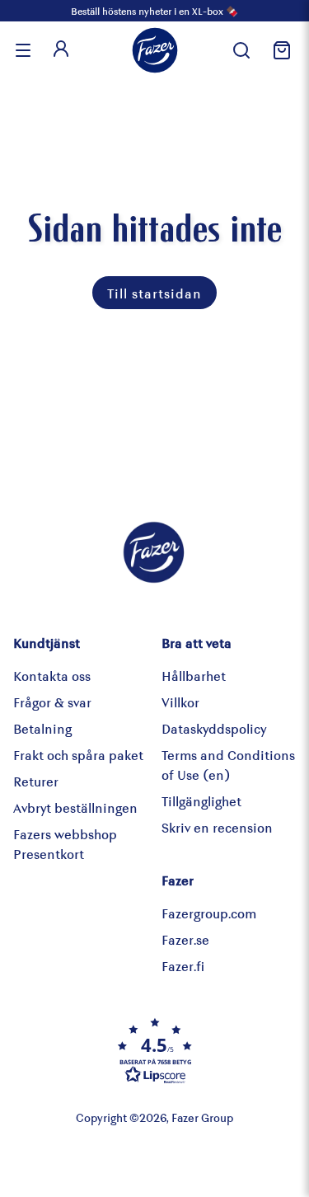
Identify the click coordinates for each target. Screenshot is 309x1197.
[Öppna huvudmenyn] (23, 50)
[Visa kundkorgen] (279, 50)
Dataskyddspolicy (214, 728)
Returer (36, 781)
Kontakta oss (52, 675)
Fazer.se (185, 939)
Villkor (180, 702)
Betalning (42, 728)
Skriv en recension (217, 827)
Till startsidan (154, 293)
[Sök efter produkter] (241, 50)
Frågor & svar (52, 702)
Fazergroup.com (209, 913)
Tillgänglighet (201, 801)
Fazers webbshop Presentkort (65, 843)
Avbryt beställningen (75, 807)
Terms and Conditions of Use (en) (228, 764)
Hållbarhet (194, 675)
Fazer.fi (183, 966)
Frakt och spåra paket (78, 755)
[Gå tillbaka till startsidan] (155, 50)
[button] (155, 1050)
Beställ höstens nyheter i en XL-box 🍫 (154, 10)
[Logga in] (61, 50)
